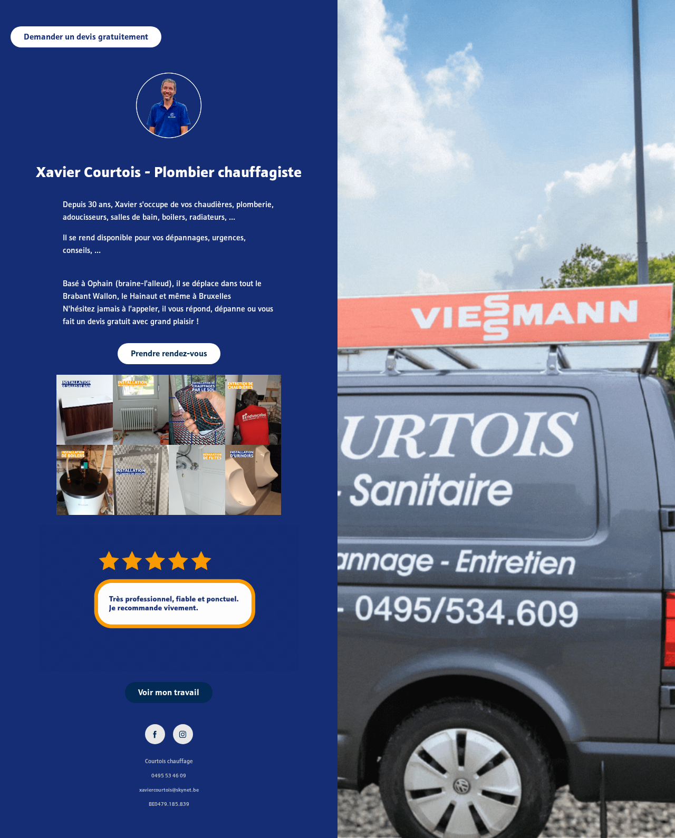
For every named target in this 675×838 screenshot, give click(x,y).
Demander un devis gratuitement (86, 36)
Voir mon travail (168, 692)
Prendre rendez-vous (169, 353)
